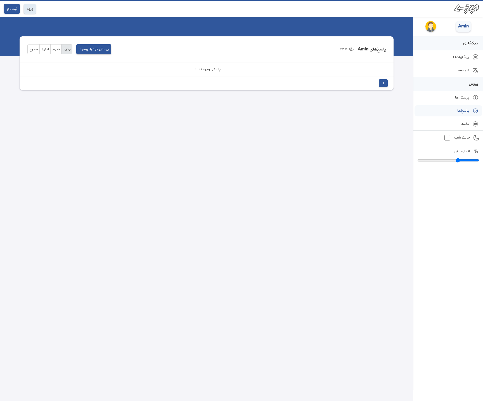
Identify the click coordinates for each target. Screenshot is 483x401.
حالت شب (462, 137)
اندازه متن (461, 151)
